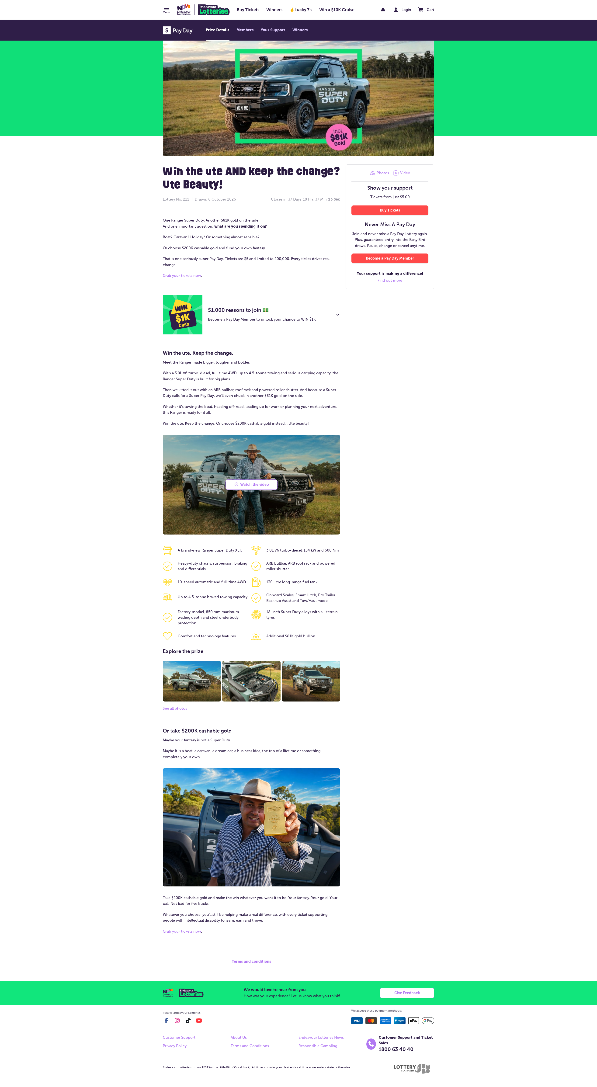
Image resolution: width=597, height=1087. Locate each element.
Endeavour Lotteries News (321, 1037)
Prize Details (217, 30)
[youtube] (198, 1020)
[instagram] (177, 1020)
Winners (300, 30)
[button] (166, 10)
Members (245, 30)
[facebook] (166, 1020)
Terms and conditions (251, 961)
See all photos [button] (175, 708)
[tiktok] (188, 1020)
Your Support (273, 30)
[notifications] (383, 9)
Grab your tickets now (182, 275)
